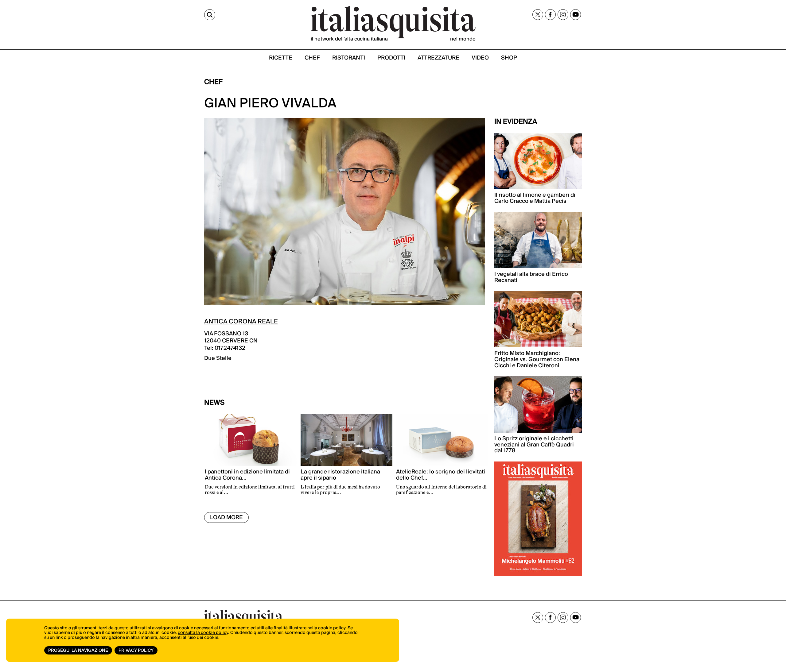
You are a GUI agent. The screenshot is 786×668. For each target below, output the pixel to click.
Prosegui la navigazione (78, 650)
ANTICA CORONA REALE (241, 321)
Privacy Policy (136, 650)
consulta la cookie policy (203, 632)
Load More (226, 517)
